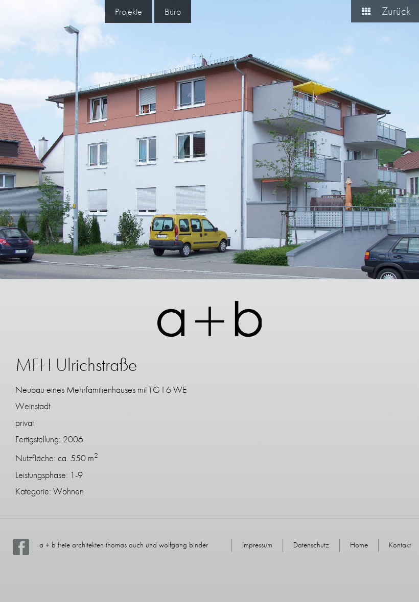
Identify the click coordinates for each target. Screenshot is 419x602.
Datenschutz (311, 545)
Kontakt (400, 545)
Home (359, 545)
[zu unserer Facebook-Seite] (21, 552)
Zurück (395, 11)
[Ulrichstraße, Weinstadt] (209, 139)
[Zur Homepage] (209, 334)
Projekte (128, 11)
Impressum (257, 545)
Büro (173, 11)
